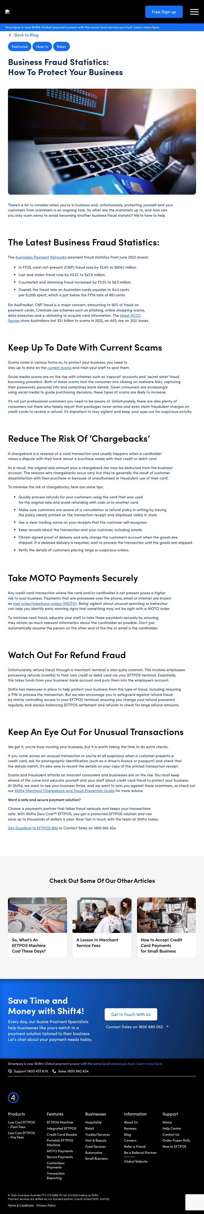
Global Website (135, 1161)
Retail (89, 1128)
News (61, 46)
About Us (131, 1122)
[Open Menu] (194, 11)
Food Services (95, 1146)
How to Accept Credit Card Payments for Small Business (161, 945)
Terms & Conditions (21, 1205)
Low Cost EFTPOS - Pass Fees (21, 1124)
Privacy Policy (46, 1205)
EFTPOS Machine (60, 1122)
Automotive (93, 1152)
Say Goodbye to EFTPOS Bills (33, 827)
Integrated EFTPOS (61, 1128)
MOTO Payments (60, 1151)
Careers (130, 1140)
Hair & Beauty (95, 1140)
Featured (20, 46)
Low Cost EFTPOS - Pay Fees (21, 1135)
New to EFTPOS (174, 1146)
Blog (127, 1134)
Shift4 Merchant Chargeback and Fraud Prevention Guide (64, 790)
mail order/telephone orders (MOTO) (45, 603)
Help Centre (172, 1128)
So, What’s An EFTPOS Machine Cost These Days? (29, 945)
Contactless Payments (56, 1165)
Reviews (130, 1128)
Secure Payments (60, 1157)
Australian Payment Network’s (41, 257)
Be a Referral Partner (140, 1152)
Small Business (96, 1158)
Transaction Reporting (56, 1175)
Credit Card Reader (62, 1134)
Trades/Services (97, 1134)
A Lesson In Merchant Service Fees (97, 942)
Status (167, 1122)
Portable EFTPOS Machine (60, 1142)
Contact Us (171, 1134)
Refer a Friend (135, 1146)
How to (42, 46)
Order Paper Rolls (176, 1140)
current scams (59, 367)
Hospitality (93, 1122)
